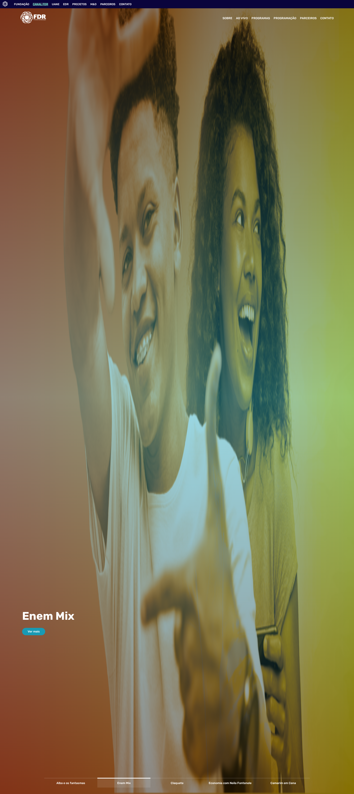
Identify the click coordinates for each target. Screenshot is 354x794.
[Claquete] (177, 778)
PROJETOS (79, 4)
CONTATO (125, 4)
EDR (66, 4)
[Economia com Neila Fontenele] (230, 778)
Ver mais (34, 631)
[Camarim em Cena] (283, 778)
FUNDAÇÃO (21, 4)
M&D (93, 4)
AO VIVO (242, 18)
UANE (55, 4)
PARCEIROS (107, 4)
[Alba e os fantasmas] (70, 778)
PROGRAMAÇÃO (285, 18)
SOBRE (227, 18)
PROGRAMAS (260, 18)
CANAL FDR (40, 4)
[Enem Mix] (123, 778)
